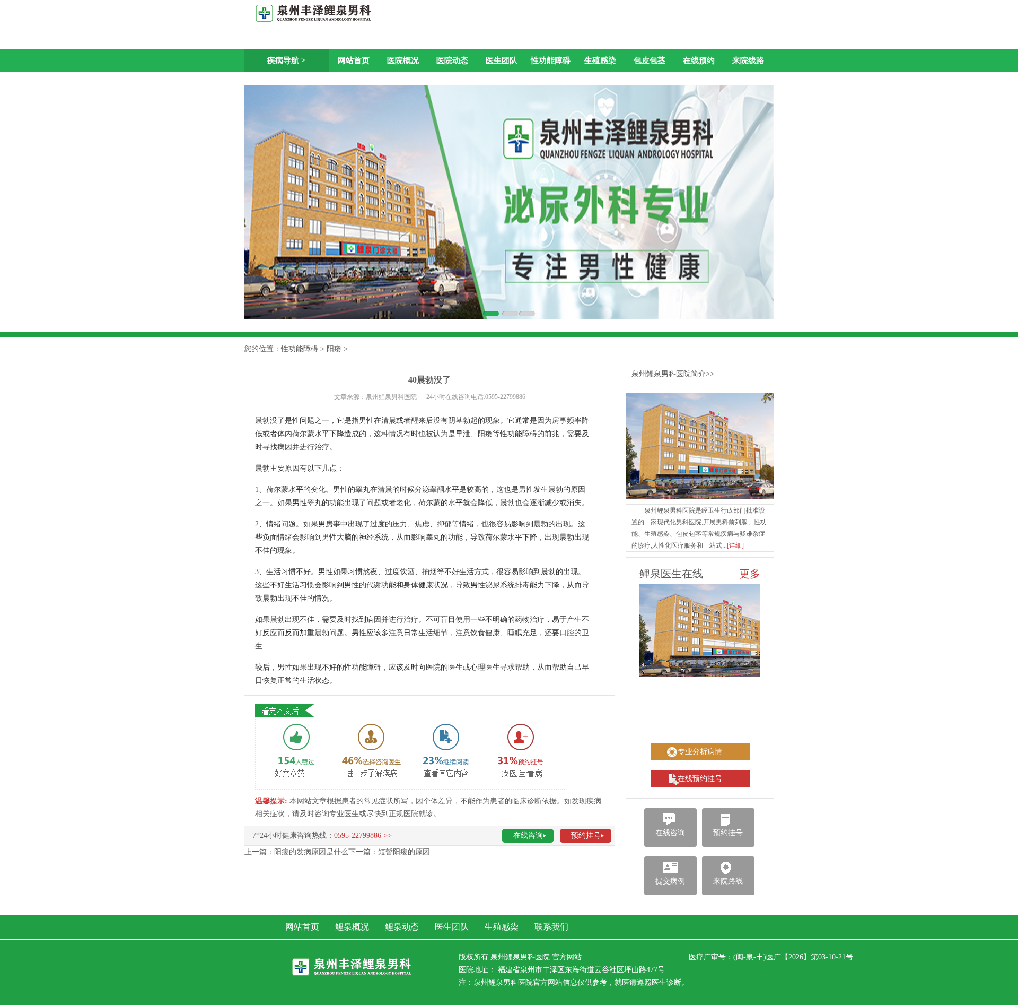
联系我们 (551, 926)
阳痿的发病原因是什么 (311, 852)
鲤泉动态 (402, 926)
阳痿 (334, 349)
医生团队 (501, 60)
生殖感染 (600, 60)
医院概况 (403, 60)
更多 (749, 573)
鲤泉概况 (352, 926)
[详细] (735, 545)
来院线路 (748, 60)
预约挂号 (586, 835)
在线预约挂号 (700, 779)
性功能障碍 (551, 60)
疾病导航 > (286, 60)
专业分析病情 (700, 752)
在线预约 (699, 60)
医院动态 (452, 60)
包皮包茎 (649, 60)
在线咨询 (528, 835)
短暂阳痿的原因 (404, 852)
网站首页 (354, 60)
